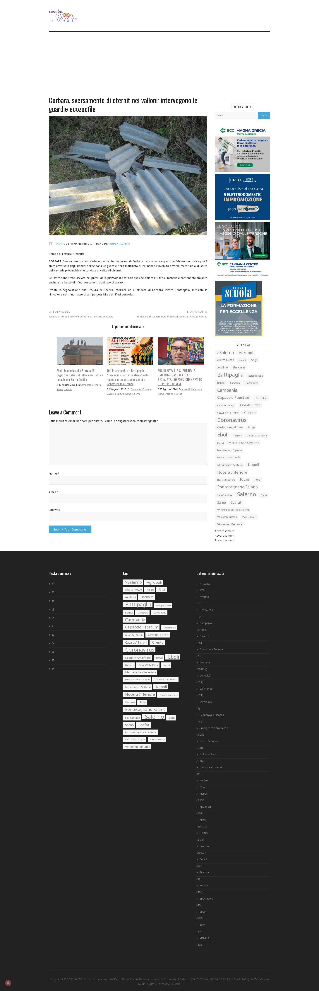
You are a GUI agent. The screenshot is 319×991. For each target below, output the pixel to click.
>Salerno (225, 352)
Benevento (206, 610)
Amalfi (242, 360)
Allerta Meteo (225, 360)
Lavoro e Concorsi (211, 767)
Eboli (223, 434)
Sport (203, 911)
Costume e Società (211, 649)
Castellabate (261, 398)
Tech (202, 925)
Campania (85, 384)
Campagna (252, 383)
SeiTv (62, 244)
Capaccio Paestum (234, 397)
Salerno (125, 244)
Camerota (235, 382)
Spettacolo (206, 898)
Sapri (264, 495)
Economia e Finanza (212, 715)
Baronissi (239, 367)
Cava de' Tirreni (250, 405)
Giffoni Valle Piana (257, 435)
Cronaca (112, 244)
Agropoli (246, 352)
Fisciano (238, 435)
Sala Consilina (224, 495)
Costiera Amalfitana (230, 427)
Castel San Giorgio (226, 405)
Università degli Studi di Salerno (233, 509)
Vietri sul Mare (249, 517)
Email (53, 491)
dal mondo (206, 688)
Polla (257, 479)
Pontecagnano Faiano (237, 486)
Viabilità (204, 938)
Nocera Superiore (226, 479)
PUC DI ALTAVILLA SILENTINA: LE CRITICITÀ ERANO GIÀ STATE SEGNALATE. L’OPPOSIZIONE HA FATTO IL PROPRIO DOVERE (180, 377)
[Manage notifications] (8, 983)
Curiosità (205, 675)
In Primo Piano (209, 754)
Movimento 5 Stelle (230, 465)
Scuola (204, 885)
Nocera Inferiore (232, 472)
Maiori (220, 443)
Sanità (203, 859)
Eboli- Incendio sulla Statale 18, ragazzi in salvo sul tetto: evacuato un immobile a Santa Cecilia (80, 375)
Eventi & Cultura (116, 393)
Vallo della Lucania (227, 517)
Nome (54, 473)
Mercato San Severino (244, 443)
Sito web (54, 509)
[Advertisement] (159, 65)
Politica (169, 393)
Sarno (221, 502)
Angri (254, 360)
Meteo (204, 780)
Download (206, 701)
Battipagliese (255, 375)
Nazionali (205, 806)
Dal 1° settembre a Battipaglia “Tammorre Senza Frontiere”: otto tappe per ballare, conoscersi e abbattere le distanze (127, 377)
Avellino (222, 367)
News (60, 389)
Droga (251, 427)
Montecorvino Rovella (228, 457)
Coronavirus (231, 420)
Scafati (236, 502)
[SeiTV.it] (63, 12)
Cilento (250, 412)
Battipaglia (230, 374)
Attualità (185, 389)
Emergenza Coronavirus (214, 728)
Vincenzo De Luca (229, 524)
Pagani (245, 479)
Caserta (204, 636)
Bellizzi (221, 383)
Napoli (253, 464)
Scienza (204, 872)
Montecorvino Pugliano (229, 450)
